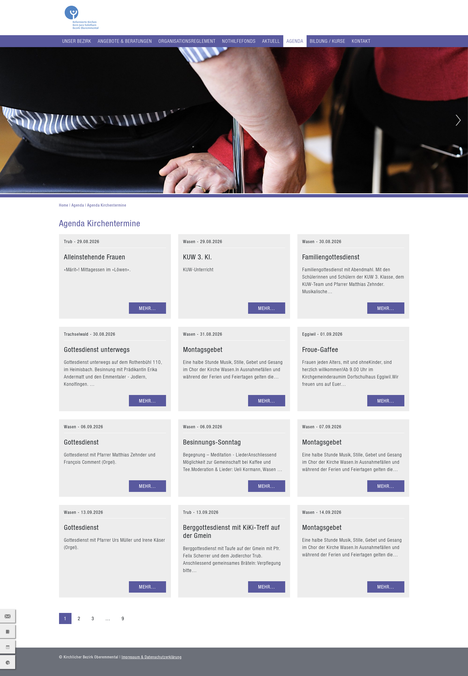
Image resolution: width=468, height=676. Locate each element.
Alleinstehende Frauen (94, 257)
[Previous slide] (10, 120)
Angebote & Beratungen (125, 41)
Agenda (295, 41)
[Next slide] (458, 120)
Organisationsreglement (187, 41)
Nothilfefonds (239, 41)
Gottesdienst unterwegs (97, 349)
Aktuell (271, 41)
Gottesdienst (81, 442)
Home (64, 205)
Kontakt (361, 41)
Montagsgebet (203, 349)
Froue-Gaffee (320, 349)
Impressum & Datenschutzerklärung (152, 657)
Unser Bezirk (76, 41)
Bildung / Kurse (327, 41)
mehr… (147, 308)
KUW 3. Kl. (197, 257)
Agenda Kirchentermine (106, 205)
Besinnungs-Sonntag (212, 442)
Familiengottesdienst (331, 257)
